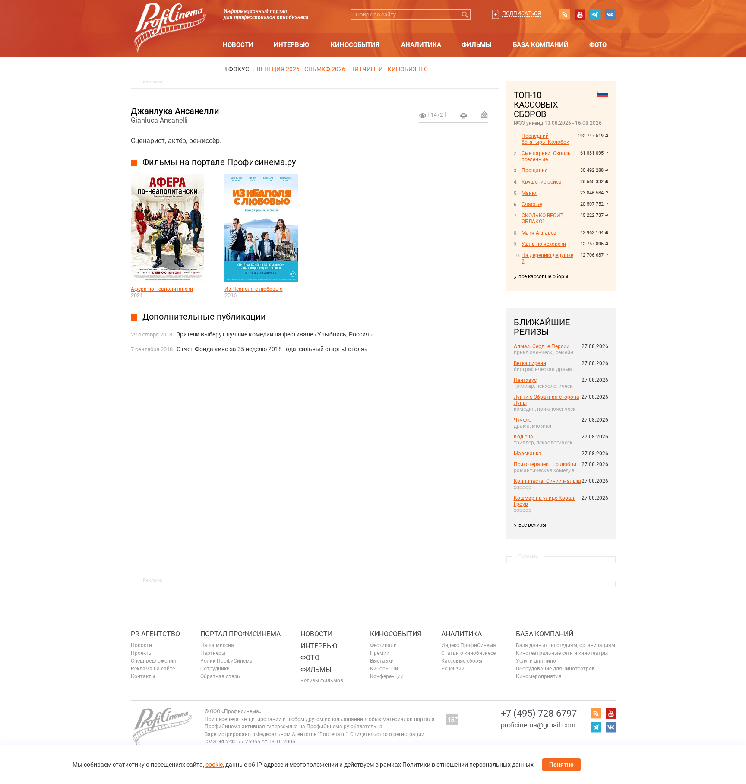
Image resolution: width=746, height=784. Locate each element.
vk (610, 14)
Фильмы (476, 45)
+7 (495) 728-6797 (539, 713)
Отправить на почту (484, 114)
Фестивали (383, 645)
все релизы (532, 525)
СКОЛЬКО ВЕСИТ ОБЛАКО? (542, 219)
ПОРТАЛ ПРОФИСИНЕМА (240, 634)
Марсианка (527, 454)
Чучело (522, 420)
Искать (465, 14)
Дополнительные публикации (204, 316)
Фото (598, 45)
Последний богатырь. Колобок (545, 139)
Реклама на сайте (153, 669)
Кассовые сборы (461, 661)
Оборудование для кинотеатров (555, 669)
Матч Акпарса (539, 233)
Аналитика (421, 45)
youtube (580, 14)
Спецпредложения (153, 661)
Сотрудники (215, 669)
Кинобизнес (408, 69)
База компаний (541, 45)
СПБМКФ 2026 (324, 69)
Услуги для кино (536, 661)
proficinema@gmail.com (538, 725)
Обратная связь (220, 676)
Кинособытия (355, 45)
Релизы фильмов (321, 681)
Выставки (382, 661)
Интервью (291, 45)
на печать (463, 115)
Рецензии (453, 669)
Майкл (529, 193)
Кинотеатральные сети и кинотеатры (562, 653)
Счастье (532, 204)
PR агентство (155, 634)
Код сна (523, 437)
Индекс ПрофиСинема (468, 645)
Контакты (143, 676)
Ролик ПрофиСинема (226, 661)
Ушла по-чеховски (544, 244)
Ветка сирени (530, 363)
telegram (595, 14)
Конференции (387, 676)
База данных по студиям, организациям (565, 645)
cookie (214, 764)
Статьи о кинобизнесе (468, 653)
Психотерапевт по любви (545, 464)
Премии (379, 653)
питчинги (366, 69)
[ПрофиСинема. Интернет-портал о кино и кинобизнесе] (170, 18)
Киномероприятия (539, 676)
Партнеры (212, 653)
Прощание (534, 171)
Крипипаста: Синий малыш (547, 481)
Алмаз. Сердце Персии (541, 346)
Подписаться (521, 13)
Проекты (141, 653)
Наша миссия (217, 645)
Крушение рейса (542, 182)
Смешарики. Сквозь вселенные (546, 156)
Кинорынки (384, 669)
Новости (238, 45)
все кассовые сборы (543, 276)
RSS (565, 14)
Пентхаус (525, 380)
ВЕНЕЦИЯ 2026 (278, 69)
